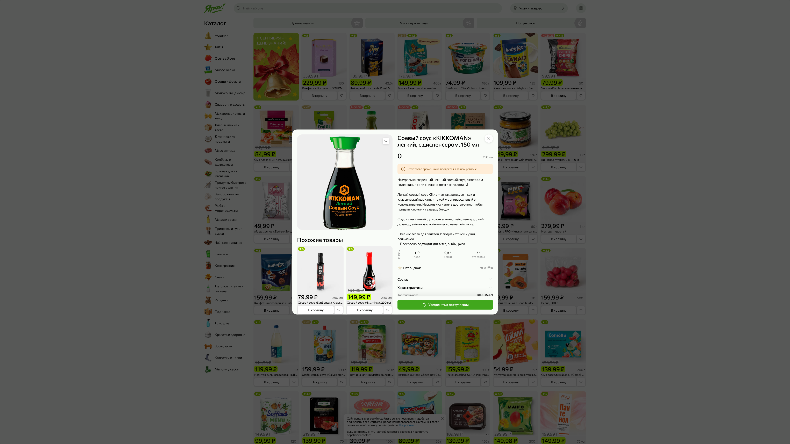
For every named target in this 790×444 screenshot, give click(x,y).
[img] (386, 141)
